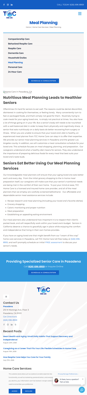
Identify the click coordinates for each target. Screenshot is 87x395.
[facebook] (4, 5)
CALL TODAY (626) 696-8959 (70, 5)
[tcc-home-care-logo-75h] (9, 11)
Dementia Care (16, 53)
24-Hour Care (15, 72)
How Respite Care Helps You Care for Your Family (27, 357)
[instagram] (8, 5)
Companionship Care (18, 39)
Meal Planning (15, 62)
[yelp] (15, 324)
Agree (14, 391)
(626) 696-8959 (36, 266)
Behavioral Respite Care (20, 43)
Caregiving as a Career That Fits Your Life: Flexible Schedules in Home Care (39, 348)
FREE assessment (53, 242)
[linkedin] (12, 5)
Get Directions (10, 317)
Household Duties (17, 57)
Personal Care (15, 67)
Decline (28, 391)
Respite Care (14, 48)
